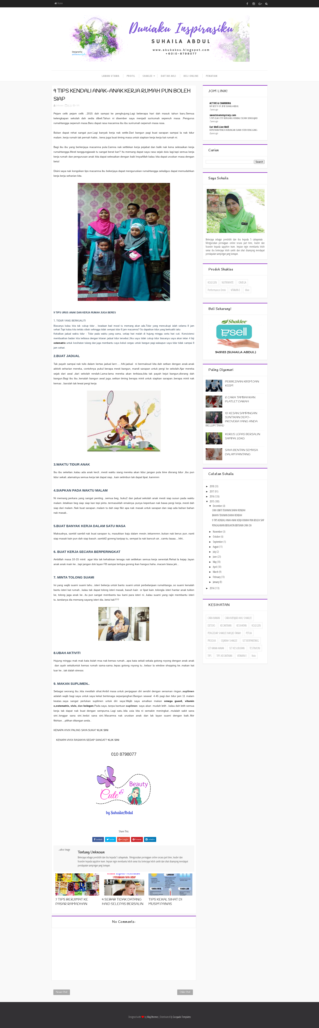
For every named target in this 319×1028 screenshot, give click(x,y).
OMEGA (242, 282)
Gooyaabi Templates (182, 1017)
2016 (212, 496)
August (216, 546)
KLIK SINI (102, 730)
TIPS (77, 105)
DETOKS (211, 625)
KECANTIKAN (225, 625)
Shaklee (147, 76)
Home (60, 3)
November (218, 531)
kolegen (88, 705)
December (218, 506)
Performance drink (217, 290)
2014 (212, 588)
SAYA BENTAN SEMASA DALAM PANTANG (241, 452)
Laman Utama (110, 76)
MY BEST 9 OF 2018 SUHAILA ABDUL (224, 106)
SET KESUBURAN (237, 648)
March (216, 572)
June (215, 556)
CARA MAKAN (214, 618)
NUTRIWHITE (228, 282)
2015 (212, 501)
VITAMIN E (235, 290)
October (217, 536)
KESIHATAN (241, 625)
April (215, 567)
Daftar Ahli (168, 76)
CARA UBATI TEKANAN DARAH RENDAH (228, 510)
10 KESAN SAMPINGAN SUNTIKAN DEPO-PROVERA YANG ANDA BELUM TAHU (232, 419)
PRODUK (212, 641)
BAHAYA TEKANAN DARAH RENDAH (227, 515)
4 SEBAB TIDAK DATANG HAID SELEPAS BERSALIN (122, 901)
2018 (212, 486)
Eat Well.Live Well (219, 127)
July (214, 551)
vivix (73, 705)
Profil (131, 76)
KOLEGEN (212, 282)
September (218, 541)
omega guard (173, 701)
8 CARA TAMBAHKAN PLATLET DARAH (240, 399)
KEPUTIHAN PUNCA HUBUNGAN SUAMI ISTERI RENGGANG (233, 130)
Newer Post (62, 992)
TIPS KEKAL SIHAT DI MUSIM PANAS (165, 901)
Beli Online (190, 76)
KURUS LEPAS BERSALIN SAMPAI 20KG (242, 436)
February (217, 577)
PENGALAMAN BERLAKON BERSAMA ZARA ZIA (232, 525)
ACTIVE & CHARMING (220, 103)
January (216, 582)
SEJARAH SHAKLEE (229, 641)
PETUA (249, 633)
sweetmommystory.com (223, 115)
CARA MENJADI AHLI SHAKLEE (238, 618)
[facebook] (247, 3)
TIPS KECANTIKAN (224, 656)
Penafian (211, 76)
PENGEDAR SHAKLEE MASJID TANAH (224, 633)
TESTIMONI (255, 648)
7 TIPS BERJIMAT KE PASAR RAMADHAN (71, 901)
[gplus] (260, 3)
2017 (212, 491)
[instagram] (253, 3)
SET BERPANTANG (250, 641)
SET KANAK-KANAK (216, 648)
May (215, 562)
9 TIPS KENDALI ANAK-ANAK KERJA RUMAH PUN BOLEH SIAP (238, 520)
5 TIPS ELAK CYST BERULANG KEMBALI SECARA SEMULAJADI (234, 118)
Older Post (185, 992)
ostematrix (60, 343)
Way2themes (152, 1017)
